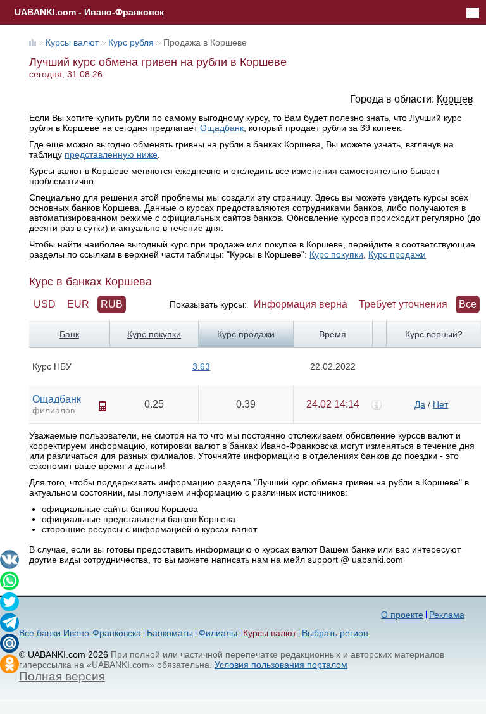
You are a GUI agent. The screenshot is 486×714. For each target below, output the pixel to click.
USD (45, 304)
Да (419, 404)
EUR (78, 304)
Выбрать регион (335, 633)
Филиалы (218, 633)
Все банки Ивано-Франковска (80, 633)
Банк (69, 334)
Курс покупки (336, 254)
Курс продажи (397, 254)
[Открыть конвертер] (102, 406)
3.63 (201, 366)
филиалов (53, 410)
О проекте (402, 614)
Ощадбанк (222, 128)
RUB (112, 304)
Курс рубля (131, 42)
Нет (440, 404)
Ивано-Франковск (124, 12)
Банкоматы (170, 633)
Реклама (446, 614)
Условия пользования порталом (281, 665)
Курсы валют (72, 42)
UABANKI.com (45, 12)
